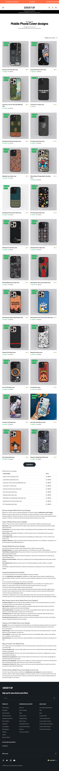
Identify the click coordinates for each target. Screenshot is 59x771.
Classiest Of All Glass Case (9, 352)
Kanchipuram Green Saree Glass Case (11, 212)
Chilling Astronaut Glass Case (9, 247)
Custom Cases (43, 715)
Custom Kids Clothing (45, 726)
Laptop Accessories (7, 718)
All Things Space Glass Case (37, 212)
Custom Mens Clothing (45, 721)
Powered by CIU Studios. (17, 765)
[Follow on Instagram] (11, 760)
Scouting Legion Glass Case (37, 141)
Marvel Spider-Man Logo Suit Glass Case (40, 282)
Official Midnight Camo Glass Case (10, 282)
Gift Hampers (5, 729)
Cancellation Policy (24, 723)
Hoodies (4, 732)
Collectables (5, 726)
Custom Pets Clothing (45, 729)
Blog (41, 713)
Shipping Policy (23, 718)
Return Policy (22, 721)
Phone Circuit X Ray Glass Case (10, 69)
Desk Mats (4, 710)
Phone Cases (5, 707)
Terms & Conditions (24, 732)
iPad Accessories (6, 715)
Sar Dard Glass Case (35, 387)
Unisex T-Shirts (6, 737)
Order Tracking (23, 710)
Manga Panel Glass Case (36, 352)
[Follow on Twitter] (7, 760)
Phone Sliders (5, 721)
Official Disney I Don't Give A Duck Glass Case (41, 317)
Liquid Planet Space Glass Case (38, 69)
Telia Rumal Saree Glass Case (37, 247)
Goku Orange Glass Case (8, 457)
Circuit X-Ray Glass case (8, 387)
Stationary (5, 723)
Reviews (21, 729)
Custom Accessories (45, 718)
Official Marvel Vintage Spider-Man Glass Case (14, 498)
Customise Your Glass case (37, 104)
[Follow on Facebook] (3, 760)
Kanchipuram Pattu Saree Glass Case (11, 141)
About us (21, 707)
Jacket (4, 734)
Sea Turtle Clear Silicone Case (38, 422)
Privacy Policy (22, 715)
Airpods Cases (6, 713)
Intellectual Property (24, 726)
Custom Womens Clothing (46, 723)
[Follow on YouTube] (14, 760)
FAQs (20, 713)
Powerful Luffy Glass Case (9, 422)
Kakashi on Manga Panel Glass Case (39, 457)
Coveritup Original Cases (46, 707)
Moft (41, 710)
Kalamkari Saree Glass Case (9, 176)
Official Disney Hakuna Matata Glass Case (12, 317)
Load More (29, 464)
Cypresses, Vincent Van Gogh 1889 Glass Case (14, 482)
